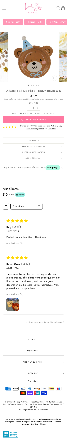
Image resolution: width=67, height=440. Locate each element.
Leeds (18, 421)
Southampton (36, 421)
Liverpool (57, 421)
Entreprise (32, 351)
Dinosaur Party (34, 21)
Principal (33, 339)
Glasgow (25, 421)
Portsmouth (47, 421)
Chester (43, 424)
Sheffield (34, 424)
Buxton (48, 419)
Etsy (60, 125)
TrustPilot (52, 128)
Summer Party (13, 21)
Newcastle (25, 424)
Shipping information (33, 152)
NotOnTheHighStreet (35, 128)
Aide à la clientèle (33, 362)
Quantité (33, 103)
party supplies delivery (20, 419)
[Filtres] (6, 206)
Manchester (56, 419)
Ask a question (33, 158)
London (41, 419)
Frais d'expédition (24, 99)
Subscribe (33, 373)
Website (54, 125)
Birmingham (9, 421)
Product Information (33, 146)
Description (33, 140)
